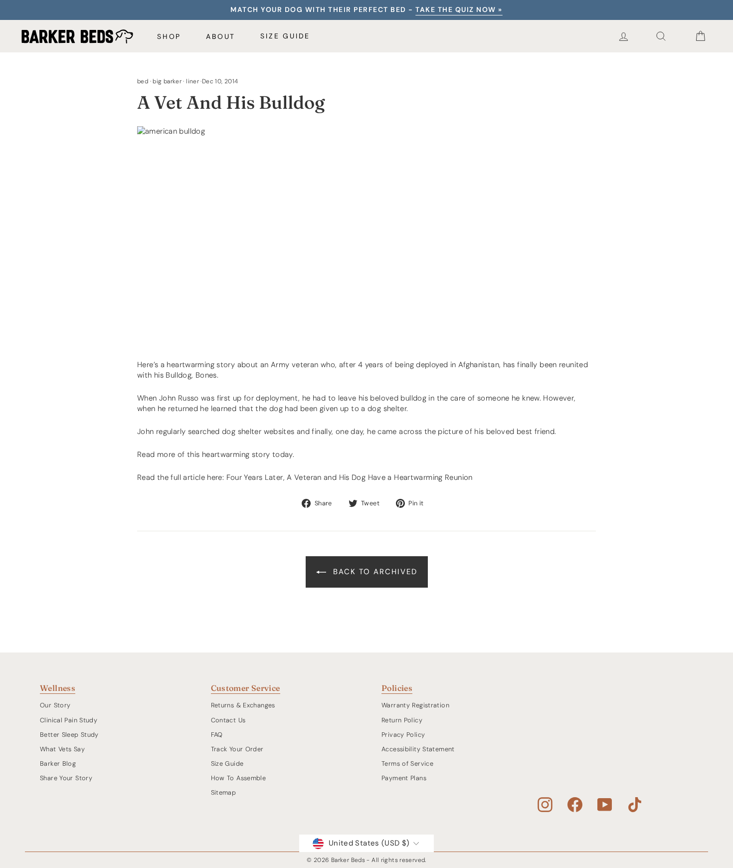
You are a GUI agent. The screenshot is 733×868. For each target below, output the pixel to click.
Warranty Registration (415, 705)
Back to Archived (373, 572)
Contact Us (228, 720)
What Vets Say (62, 749)
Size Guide (285, 35)
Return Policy (401, 720)
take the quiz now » (459, 9)
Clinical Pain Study (68, 720)
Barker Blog (58, 763)
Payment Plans (403, 778)
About (220, 36)
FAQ (217, 734)
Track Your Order (237, 749)
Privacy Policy (403, 734)
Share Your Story (66, 778)
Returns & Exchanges (243, 705)
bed (142, 81)
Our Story (55, 705)
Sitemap (223, 792)
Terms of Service (407, 763)
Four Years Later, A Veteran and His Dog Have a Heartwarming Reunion (349, 477)
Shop (169, 36)
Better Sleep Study (69, 734)
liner (192, 81)
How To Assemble (238, 778)
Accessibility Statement (418, 749)
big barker (167, 81)
